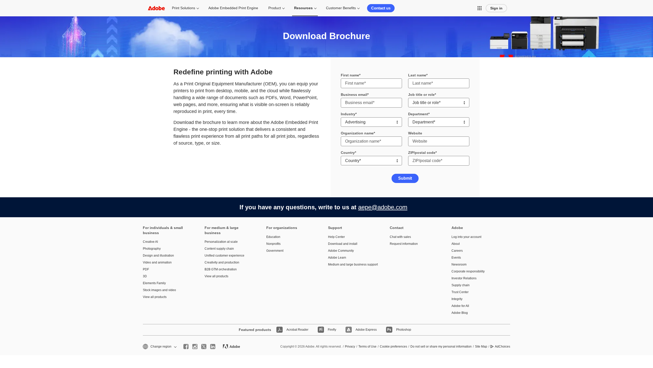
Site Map (481, 346)
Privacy (350, 346)
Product (274, 8)
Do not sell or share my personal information (441, 346)
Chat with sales (400, 237)
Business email (354, 95)
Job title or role (421, 95)
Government (274, 250)
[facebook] (186, 346)
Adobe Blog (459, 313)
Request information (404, 244)
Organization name (357, 133)
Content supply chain (219, 248)
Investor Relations (463, 278)
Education (273, 237)
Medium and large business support (351, 264)
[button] (479, 8)
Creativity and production (222, 262)
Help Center (336, 237)
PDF (146, 269)
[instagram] (194, 346)
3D (145, 276)
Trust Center (460, 292)
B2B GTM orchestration (221, 269)
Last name (417, 75)
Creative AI (150, 242)
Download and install (342, 244)
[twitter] (203, 346)
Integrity (456, 299)
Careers (457, 250)
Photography (152, 248)
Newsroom (459, 264)
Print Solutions (183, 8)
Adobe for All (460, 306)
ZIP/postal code (421, 153)
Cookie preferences (393, 346)
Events (456, 257)
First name (350, 75)
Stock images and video (159, 290)
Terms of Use (367, 346)
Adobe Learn (337, 257)
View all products (155, 297)
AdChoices (502, 346)
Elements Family (154, 283)
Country (348, 153)
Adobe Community (341, 250)
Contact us (381, 8)
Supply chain (460, 285)
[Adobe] (156, 8)
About (455, 244)
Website (415, 133)
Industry (348, 114)
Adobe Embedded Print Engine (233, 8)
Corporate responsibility (468, 271)
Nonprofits (273, 244)
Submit (405, 178)
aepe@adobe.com (382, 207)
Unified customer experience (224, 255)
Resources (303, 8)
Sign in (496, 8)
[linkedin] (212, 346)
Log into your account (466, 237)
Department (418, 114)
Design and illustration (158, 255)
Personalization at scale (221, 242)
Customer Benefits (341, 8)
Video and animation (157, 262)
